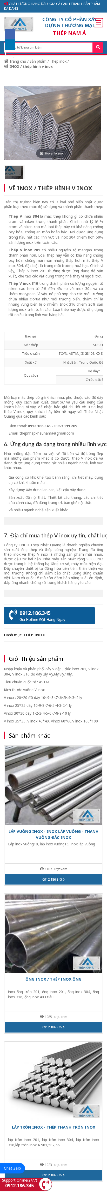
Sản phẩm (38, 61)
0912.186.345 (52, 879)
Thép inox (58, 61)
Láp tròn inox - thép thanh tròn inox (53, 1127)
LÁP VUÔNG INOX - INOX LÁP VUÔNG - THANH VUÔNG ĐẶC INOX (53, 834)
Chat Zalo (12, 1168)
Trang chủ (17, 61)
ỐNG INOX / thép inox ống (53, 979)
